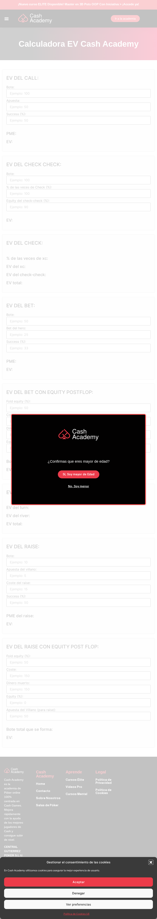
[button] (151, 862)
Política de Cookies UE (77, 913)
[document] (78, 459)
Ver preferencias (78, 904)
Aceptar (79, 882)
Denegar (78, 893)
